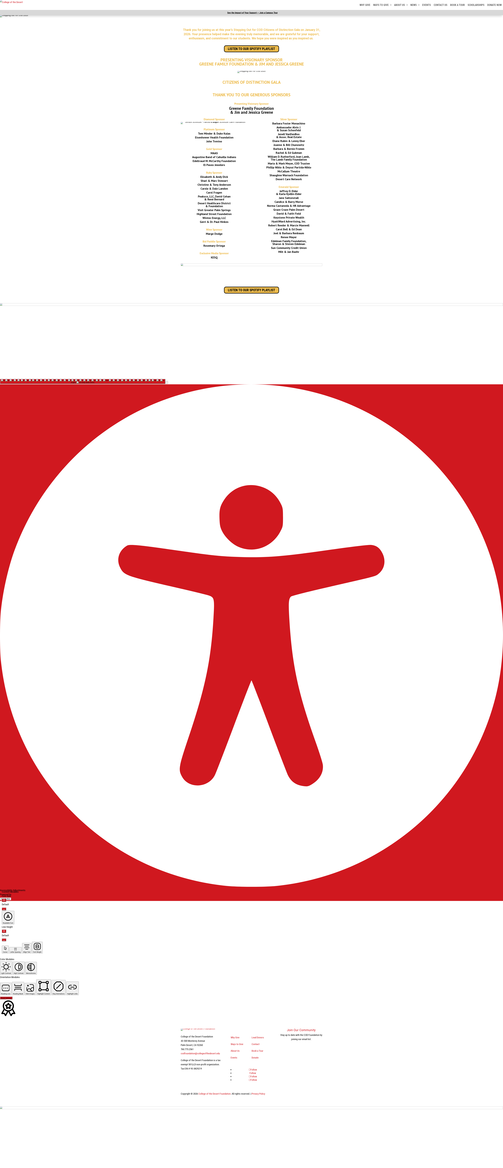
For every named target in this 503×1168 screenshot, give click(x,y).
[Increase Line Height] (4, 931)
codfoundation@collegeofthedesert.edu (200, 1053)
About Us (399, 5)
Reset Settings (6, 998)
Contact (255, 1044)
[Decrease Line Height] (4, 939)
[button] (167, 382)
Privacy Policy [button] (258, 1093)
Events (426, 5)
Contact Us (440, 5)
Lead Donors (258, 1037)
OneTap (15, 894)
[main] (251, 197)
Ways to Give (381, 5)
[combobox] (82, 381)
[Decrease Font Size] (4, 909)
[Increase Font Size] (4, 900)
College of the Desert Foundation (214, 1093)
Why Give (365, 5)
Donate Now (494, 5)
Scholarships (476, 5)
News (413, 5)
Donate (255, 1057)
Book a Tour (457, 5)
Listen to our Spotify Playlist (251, 49)
